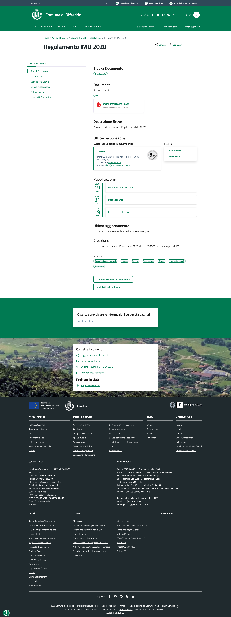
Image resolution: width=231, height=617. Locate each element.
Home (46, 37)
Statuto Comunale (37, 555)
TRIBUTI (101, 151)
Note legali (33, 564)
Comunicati (151, 437)
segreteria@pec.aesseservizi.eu (135, 504)
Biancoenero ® (126, 609)
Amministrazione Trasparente (42, 521)
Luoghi (179, 429)
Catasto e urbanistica (82, 446)
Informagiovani (123, 521)
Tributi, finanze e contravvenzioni (123, 442)
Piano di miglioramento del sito (42, 529)
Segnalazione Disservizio (40, 542)
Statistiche (33, 581)
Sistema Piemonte (125, 534)
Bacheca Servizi (36, 551)
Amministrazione (60, 37)
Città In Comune (167, 605)
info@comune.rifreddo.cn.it (47, 485)
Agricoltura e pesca (81, 424)
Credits (32, 572)
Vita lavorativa (115, 450)
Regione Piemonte (38, 3)
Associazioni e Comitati (186, 450)
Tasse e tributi (153, 429)
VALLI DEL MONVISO (126, 546)
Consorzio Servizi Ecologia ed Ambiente (90, 542)
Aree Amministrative (38, 429)
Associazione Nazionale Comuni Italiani (90, 551)
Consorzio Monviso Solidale (85, 538)
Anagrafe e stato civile (83, 433)
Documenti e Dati (78, 37)
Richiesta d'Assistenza (39, 546)
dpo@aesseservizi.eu (132, 501)
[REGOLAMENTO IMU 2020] (99, 104)
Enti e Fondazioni (36, 442)
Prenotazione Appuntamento (42, 538)
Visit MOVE (121, 542)
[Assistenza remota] (177, 605)
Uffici (31, 433)
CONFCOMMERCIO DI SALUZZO (131, 538)
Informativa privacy (37, 559)
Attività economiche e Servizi (189, 446)
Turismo (112, 446)
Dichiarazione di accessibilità (41, 525)
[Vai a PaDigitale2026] (186, 404)
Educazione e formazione (84, 454)
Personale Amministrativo (40, 446)
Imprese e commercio (118, 429)
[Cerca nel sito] (196, 15)
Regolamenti (95, 37)
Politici (32, 450)
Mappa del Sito (35, 585)
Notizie (150, 424)
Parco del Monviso (81, 534)
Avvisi (149, 433)
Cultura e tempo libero (83, 450)
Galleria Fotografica (184, 437)
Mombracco (78, 521)
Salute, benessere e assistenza (122, 437)
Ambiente (77, 429)
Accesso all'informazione (146, 26)
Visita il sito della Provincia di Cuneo (89, 529)
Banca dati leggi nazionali (128, 529)
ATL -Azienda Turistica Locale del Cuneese (91, 546)
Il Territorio (180, 433)
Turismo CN (121, 551)
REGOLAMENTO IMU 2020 (115, 104)
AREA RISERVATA (115, 612)
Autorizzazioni (79, 442)
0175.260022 (114, 162)
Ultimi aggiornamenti (38, 576)
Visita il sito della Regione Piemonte (89, 525)
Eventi (179, 424)
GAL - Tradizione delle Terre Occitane (133, 525)
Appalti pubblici (79, 437)
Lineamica (77, 555)
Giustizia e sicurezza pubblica (121, 424)
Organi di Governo (37, 424)
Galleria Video (182, 442)
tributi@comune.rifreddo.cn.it (117, 165)
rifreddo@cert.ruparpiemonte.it (48, 482)
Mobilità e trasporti (117, 433)
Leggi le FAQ (34, 534)
